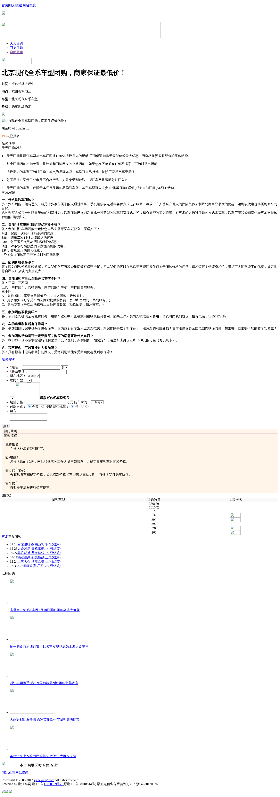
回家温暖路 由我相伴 (38, 544)
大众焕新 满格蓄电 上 (38, 548)
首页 (5, 5)
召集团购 (16, 47)
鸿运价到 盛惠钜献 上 (38, 557)
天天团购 (16, 43)
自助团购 (16, 52)
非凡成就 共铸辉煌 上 (38, 553)
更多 (5, 536)
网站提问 (21, 772)
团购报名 (8, 359)
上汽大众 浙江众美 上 (38, 561)
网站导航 (29, 5)
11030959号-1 (53, 784)
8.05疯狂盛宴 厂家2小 (38, 566)
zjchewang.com (44, 780)
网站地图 (8, 772)
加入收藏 (15, 5)
